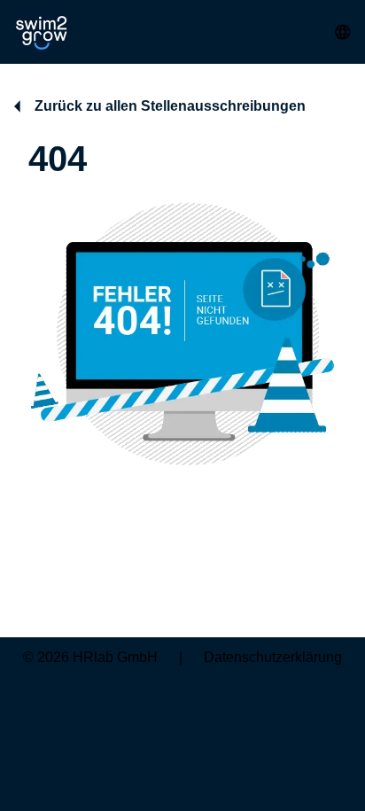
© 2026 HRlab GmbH (90, 657)
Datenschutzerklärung (273, 657)
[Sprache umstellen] (343, 32)
